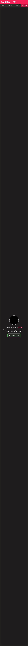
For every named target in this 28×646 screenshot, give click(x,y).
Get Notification (15, 335)
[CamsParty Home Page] (8, 2)
